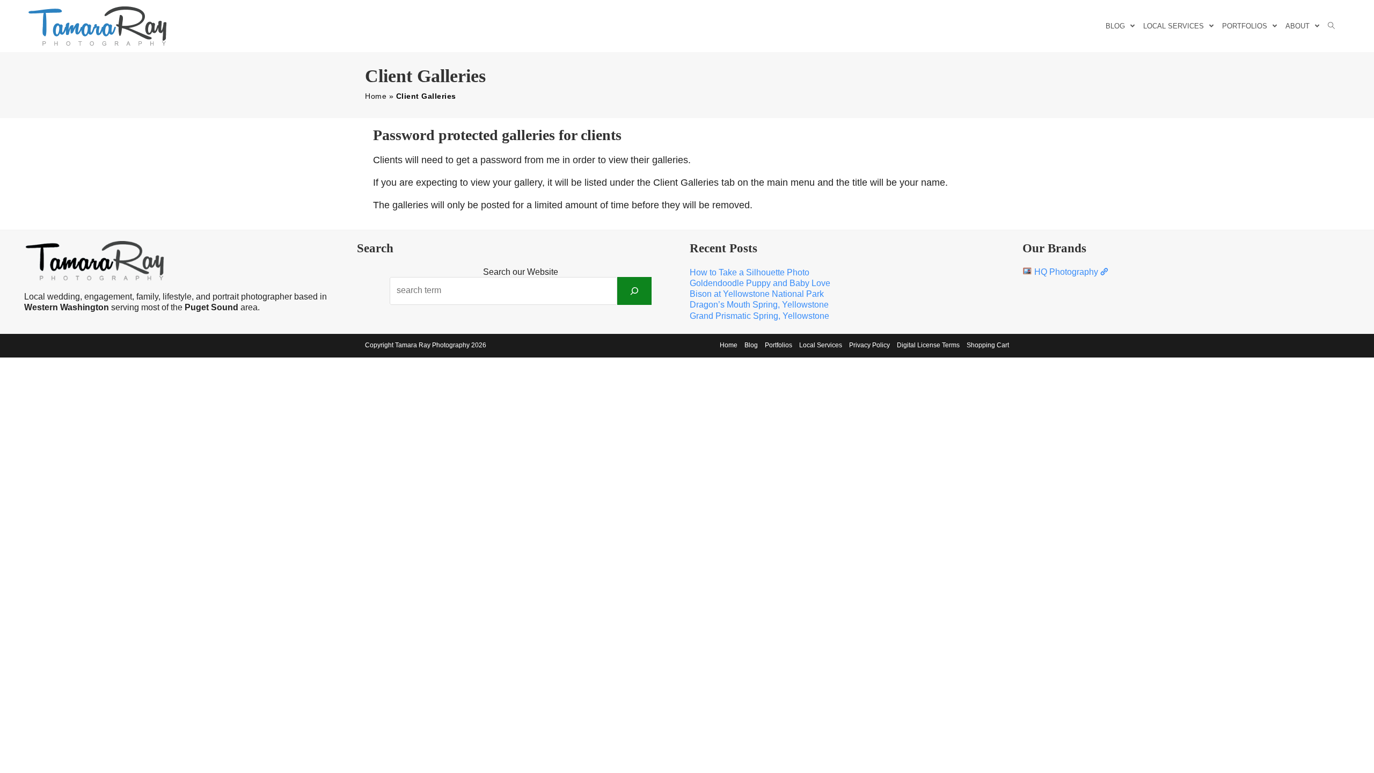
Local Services (820, 345)
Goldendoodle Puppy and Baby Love (760, 283)
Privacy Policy (869, 345)
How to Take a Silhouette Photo (749, 272)
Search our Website (520, 271)
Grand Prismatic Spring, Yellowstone (759, 315)
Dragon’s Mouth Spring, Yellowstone (759, 304)
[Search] (634, 291)
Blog (751, 345)
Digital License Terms (928, 345)
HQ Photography (1066, 271)
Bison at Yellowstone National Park (757, 293)
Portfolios (778, 345)
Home (375, 96)
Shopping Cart (988, 345)
